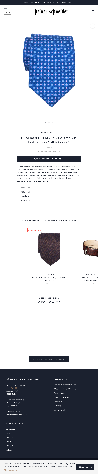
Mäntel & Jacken (12, 446)
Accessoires (11, 429)
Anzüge (9, 433)
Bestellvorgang (59, 393)
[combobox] (7, 12)
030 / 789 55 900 (13, 388)
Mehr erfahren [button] (10, 470)
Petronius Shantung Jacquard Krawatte (49, 279)
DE (6, 13)
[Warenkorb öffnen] (93, 11)
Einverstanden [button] (85, 467)
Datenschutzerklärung (62, 397)
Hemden (9, 437)
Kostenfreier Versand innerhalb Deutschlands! (49, 3)
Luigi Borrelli (49, 132)
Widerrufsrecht (59, 410)
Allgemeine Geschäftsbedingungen (67, 389)
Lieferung (57, 405)
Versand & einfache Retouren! (65, 384)
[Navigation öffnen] (5, 9)
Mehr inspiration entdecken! (49, 359)
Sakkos (9, 450)
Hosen (8, 441)
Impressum (58, 401)
